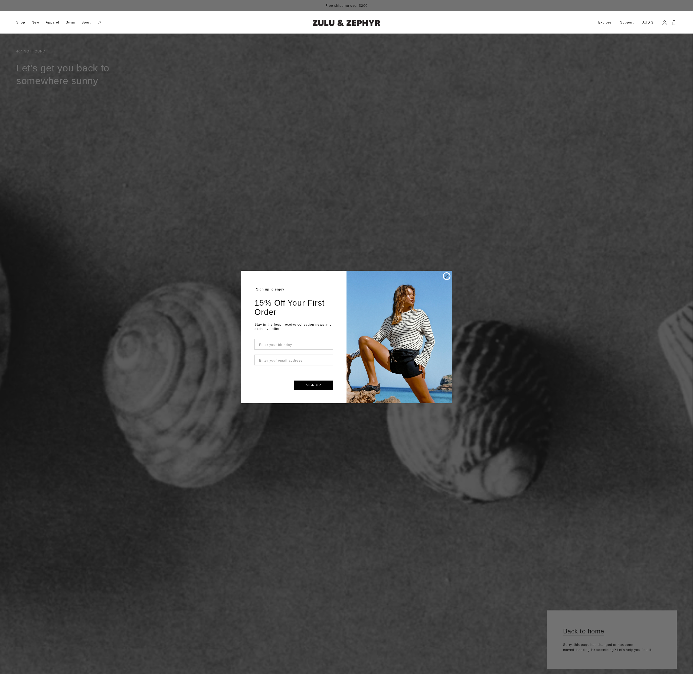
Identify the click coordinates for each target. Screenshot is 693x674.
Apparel (52, 22)
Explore (605, 22)
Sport (86, 22)
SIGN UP (313, 385)
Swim (70, 22)
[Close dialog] (446, 276)
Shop (20, 22)
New (35, 22)
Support (627, 22)
